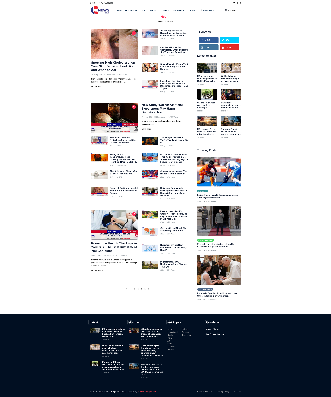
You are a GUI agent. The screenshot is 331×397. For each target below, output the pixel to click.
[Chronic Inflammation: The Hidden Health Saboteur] (150, 176)
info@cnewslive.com (215, 334)
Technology (187, 335)
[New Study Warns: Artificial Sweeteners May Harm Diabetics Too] (114, 118)
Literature (171, 347)
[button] (93, 3)
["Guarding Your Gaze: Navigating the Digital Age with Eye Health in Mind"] (150, 35)
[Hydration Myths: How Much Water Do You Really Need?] (150, 250)
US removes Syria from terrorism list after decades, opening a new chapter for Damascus (152, 350)
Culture (170, 344)
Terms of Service (204, 391)
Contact (237, 391)
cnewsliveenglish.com (147, 392)
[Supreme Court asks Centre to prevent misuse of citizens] (231, 121)
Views (165, 10)
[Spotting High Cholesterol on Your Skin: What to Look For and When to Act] (114, 44)
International (131, 10)
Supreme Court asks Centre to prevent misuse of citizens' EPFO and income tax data (152, 369)
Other (192, 10)
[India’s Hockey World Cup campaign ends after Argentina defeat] (219, 171)
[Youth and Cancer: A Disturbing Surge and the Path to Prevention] (99, 142)
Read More (96, 87)
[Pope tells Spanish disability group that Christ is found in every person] (219, 270)
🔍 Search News (207, 10)
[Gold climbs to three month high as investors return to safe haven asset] (231, 68)
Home (119, 10)
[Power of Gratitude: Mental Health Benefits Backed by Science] (99, 193)
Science (185, 332)
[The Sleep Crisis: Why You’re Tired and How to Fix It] (150, 142)
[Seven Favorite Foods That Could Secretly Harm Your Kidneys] (150, 69)
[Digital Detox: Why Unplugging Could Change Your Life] (150, 267)
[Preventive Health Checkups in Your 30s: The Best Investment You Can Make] (114, 225)
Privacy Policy (223, 391)
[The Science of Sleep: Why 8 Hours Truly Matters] (99, 176)
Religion (153, 10)
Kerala (170, 335)
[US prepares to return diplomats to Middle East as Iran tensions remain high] (207, 68)
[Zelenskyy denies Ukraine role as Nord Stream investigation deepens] (219, 221)
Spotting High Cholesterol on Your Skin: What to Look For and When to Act (113, 66)
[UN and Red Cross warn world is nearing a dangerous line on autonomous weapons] (207, 94)
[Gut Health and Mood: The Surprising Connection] (150, 233)
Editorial (170, 349)
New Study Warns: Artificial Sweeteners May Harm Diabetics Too (162, 108)
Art (168, 341)
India (143, 10)
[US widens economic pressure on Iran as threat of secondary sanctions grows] (231, 94)
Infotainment (178, 10)
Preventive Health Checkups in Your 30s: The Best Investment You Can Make (114, 247)
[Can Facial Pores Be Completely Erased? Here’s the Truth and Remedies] (150, 52)
